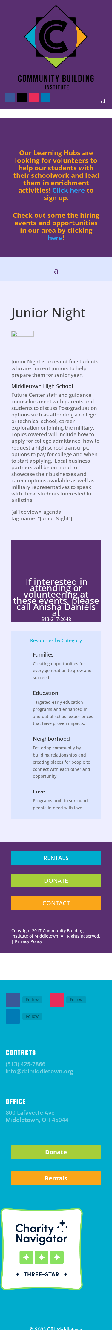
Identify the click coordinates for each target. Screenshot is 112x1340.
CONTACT (56, 903)
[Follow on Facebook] (13, 1000)
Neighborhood (51, 738)
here (55, 237)
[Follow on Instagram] (57, 1000)
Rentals (56, 1178)
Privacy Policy (37, 1336)
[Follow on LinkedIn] (13, 1016)
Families (43, 654)
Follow (32, 999)
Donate (56, 1152)
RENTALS (56, 858)
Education (45, 693)
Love (39, 791)
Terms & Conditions (69, 1336)
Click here (68, 190)
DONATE (56, 880)
